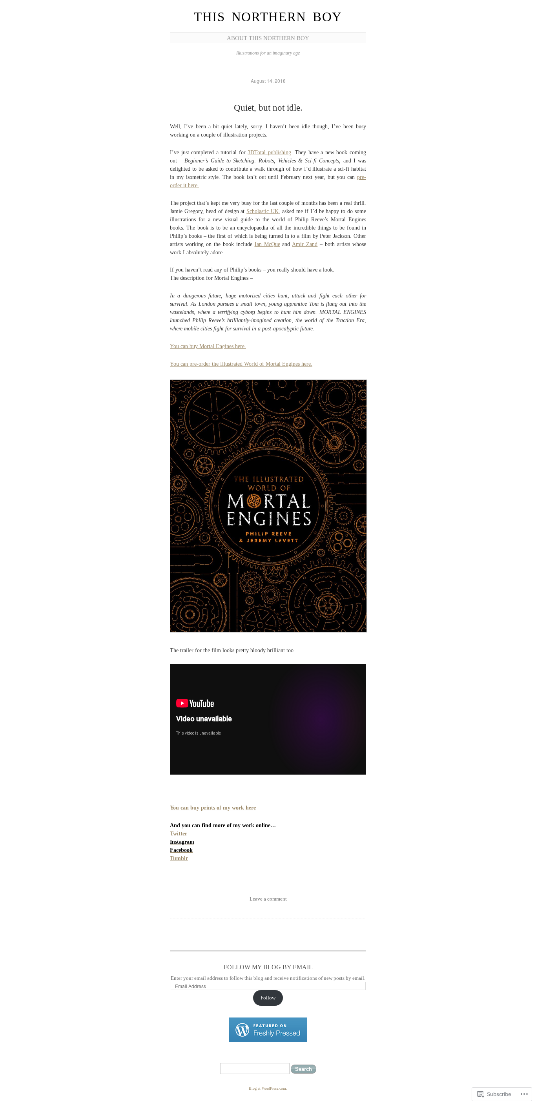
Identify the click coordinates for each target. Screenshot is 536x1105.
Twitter (178, 834)
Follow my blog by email (268, 967)
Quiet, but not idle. (268, 108)
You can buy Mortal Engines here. (208, 346)
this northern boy (268, 17)
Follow (268, 998)
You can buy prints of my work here (213, 808)
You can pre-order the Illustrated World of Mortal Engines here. (241, 364)
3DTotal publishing (269, 152)
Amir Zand (304, 244)
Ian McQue (267, 244)
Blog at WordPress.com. (268, 1088)
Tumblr (179, 858)
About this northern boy (268, 38)
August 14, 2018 (268, 80)
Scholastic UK (262, 211)
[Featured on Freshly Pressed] (268, 1040)
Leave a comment (268, 899)
